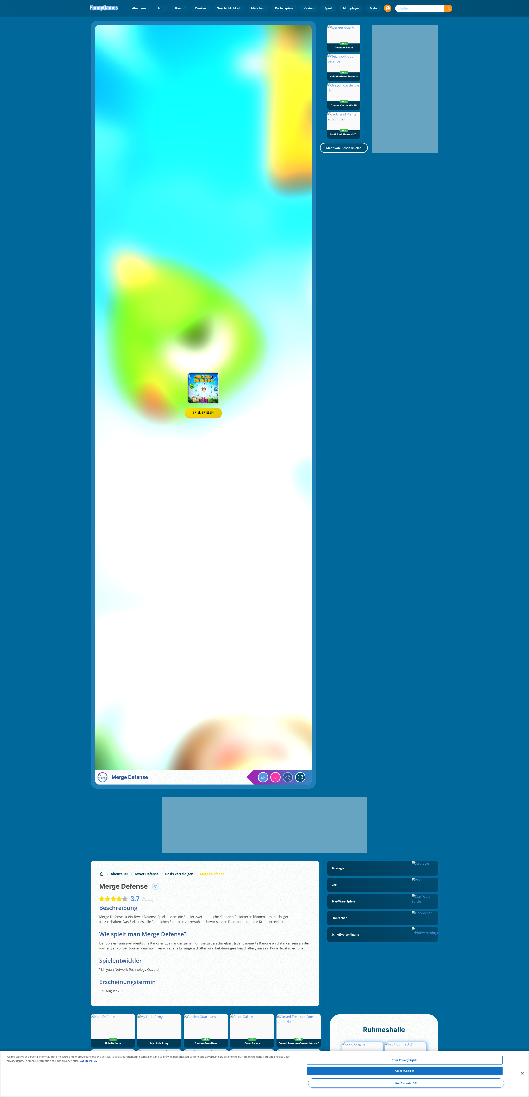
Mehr (373, 8)
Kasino (309, 8)
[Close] (522, 1073)
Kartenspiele (284, 8)
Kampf (180, 8)
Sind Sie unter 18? (406, 1083)
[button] (387, 8)
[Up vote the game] (263, 777)
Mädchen (257, 8)
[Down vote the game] (275, 777)
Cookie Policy (88, 1061)
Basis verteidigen (179, 874)
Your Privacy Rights (404, 1060)
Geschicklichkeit (228, 8)
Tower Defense (146, 874)
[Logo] (103, 8)
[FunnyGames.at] (101, 873)
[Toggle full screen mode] (300, 777)
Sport (328, 8)
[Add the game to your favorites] (155, 886)
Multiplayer (351, 8)
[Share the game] (288, 777)
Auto (161, 8)
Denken (200, 8)
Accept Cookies (404, 1071)
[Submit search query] (448, 8)
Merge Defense (212, 874)
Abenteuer (139, 8)
